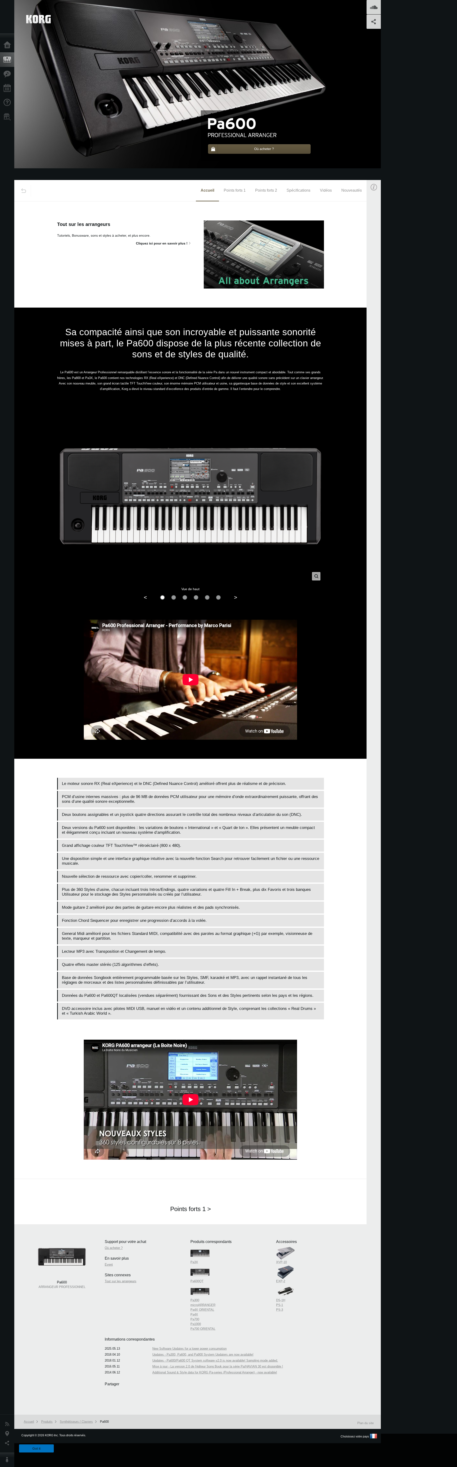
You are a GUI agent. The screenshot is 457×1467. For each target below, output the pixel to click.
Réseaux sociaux (8, 1443)
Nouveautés (351, 190)
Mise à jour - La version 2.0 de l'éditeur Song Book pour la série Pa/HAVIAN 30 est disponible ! (217, 1366)
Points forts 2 (266, 190)
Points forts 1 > (190, 1209)
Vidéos (326, 190)
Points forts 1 (235, 190)
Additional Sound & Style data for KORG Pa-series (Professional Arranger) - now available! (214, 1372)
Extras (8, 74)
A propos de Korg (8, 1460)
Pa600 (104, 1421)
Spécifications (298, 190)
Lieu (8, 1433)
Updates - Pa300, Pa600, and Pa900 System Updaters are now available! (202, 1354)
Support (8, 102)
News (8, 1424)
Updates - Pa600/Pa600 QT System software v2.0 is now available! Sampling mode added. (215, 1360)
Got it (36, 1448)
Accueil (8, 45)
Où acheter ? (8, 117)
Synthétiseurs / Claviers (76, 1421)
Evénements (8, 88)
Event (378, 293)
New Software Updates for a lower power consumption (189, 1348)
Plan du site (365, 1423)
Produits (8, 60)
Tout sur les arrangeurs (120, 1281)
